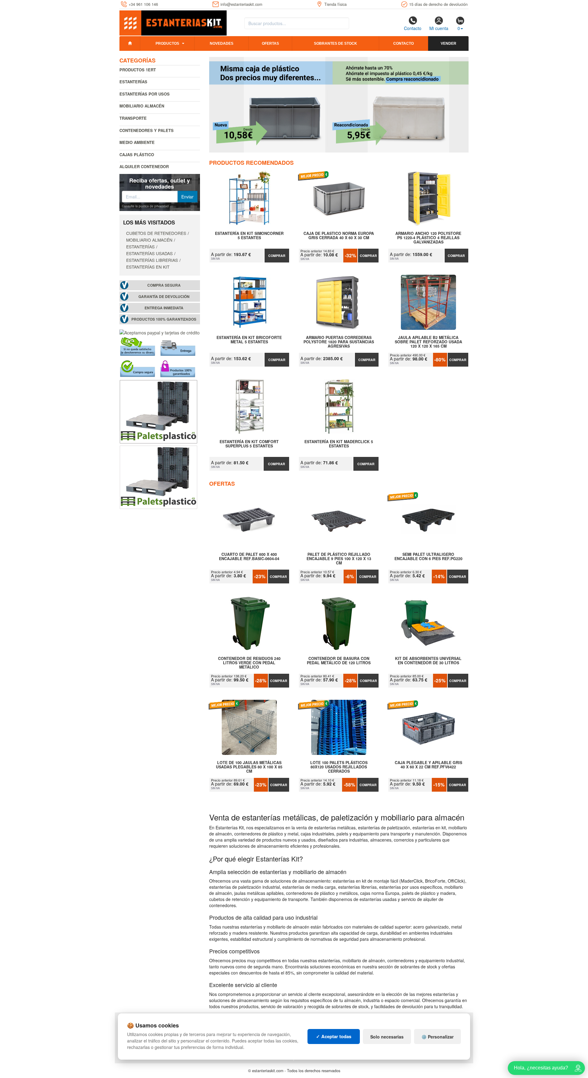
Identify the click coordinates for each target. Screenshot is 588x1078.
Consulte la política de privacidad (145, 206)
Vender (448, 43)
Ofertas (270, 43)
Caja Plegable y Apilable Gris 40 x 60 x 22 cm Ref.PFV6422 (428, 765)
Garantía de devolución (164, 296)
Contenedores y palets (146, 130)
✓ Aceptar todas (333, 1036)
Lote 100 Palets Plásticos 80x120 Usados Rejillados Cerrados (339, 766)
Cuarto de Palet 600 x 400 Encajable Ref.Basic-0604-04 (249, 556)
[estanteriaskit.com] (173, 22)
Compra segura (164, 285)
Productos (167, 43)
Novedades (221, 43)
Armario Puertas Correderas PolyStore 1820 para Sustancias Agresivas (338, 341)
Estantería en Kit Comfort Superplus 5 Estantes (249, 444)
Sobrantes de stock (335, 43)
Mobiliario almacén (141, 106)
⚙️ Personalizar (437, 1037)
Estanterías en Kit (147, 267)
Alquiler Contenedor (144, 166)
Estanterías (133, 82)
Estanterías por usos (144, 94)
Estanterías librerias (152, 260)
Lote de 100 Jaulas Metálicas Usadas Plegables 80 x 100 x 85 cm (249, 766)
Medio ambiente (137, 142)
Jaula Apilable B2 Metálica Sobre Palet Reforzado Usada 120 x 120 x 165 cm (428, 341)
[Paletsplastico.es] (158, 411)
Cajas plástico (136, 154)
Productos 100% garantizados (163, 319)
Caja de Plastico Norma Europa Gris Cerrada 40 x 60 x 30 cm (338, 235)
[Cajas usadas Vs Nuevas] (339, 105)
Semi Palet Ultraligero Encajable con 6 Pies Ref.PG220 (428, 556)
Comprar (276, 255)
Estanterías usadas (149, 253)
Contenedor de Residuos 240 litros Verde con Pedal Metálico (249, 662)
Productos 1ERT (137, 70)
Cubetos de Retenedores (156, 233)
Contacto (412, 28)
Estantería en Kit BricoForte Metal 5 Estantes (249, 340)
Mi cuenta (438, 28)
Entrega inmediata (164, 308)
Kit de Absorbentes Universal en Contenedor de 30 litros (428, 660)
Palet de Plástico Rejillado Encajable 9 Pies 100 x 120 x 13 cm (339, 558)
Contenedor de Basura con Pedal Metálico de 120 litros (339, 660)
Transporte (133, 118)
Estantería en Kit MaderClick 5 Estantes (338, 444)
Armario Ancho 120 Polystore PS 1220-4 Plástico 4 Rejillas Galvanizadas (428, 237)
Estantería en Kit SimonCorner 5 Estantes (249, 235)
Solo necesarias (387, 1037)
